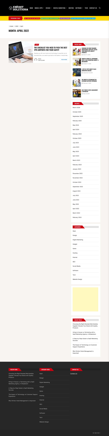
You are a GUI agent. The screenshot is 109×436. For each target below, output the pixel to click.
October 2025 (77, 112)
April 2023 (76, 156)
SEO (74, 261)
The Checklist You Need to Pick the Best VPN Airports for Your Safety (50, 48)
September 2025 (78, 116)
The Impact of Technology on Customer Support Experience (89, 80)
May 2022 (76, 204)
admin (39, 59)
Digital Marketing (59, 8)
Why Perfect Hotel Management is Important (90, 90)
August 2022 (77, 191)
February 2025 (77, 121)
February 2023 (77, 164)
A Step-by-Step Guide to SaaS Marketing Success (89, 69)
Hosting (71, 8)
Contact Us (93, 8)
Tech (86, 8)
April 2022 (76, 208)
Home (31, 8)
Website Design (77, 279)
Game (74, 248)
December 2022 (78, 173)
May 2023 (76, 151)
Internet (75, 257)
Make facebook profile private (50, 18)
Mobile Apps (39, 8)
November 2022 (78, 178)
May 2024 (76, 125)
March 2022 (76, 213)
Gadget (75, 244)
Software (78, 8)
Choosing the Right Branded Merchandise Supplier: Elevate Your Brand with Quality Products (89, 50)
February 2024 (77, 134)
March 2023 (76, 160)
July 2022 (76, 195)
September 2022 (78, 186)
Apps (74, 231)
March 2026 (76, 107)
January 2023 (77, 169)
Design (48, 8)
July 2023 (76, 142)
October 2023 (77, 138)
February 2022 (77, 217)
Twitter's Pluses (65, 18)
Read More (64, 59)
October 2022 (77, 182)
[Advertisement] (85, 299)
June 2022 (76, 200)
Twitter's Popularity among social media (83, 18)
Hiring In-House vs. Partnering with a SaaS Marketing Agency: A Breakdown (90, 60)
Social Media (76, 266)
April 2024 (76, 129)
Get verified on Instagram (32, 18)
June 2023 (76, 147)
